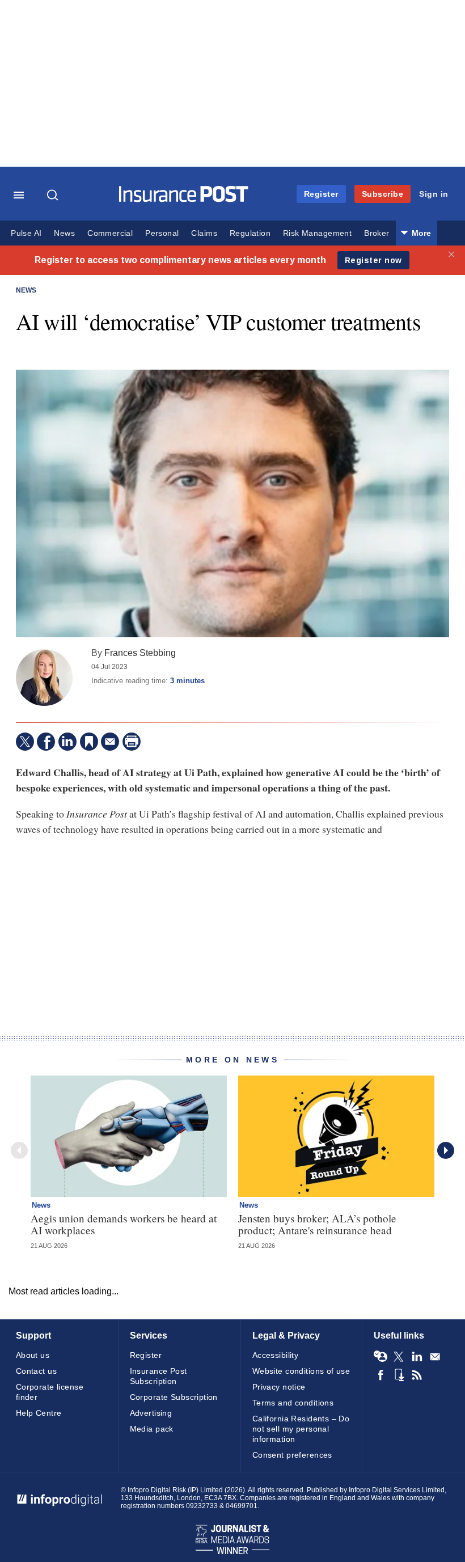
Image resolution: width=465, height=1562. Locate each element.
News (64, 233)
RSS (417, 1375)
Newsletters (435, 1357)
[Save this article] (89, 742)
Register (321, 193)
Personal (162, 233)
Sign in (434, 193)
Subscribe (383, 193)
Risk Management (317, 233)
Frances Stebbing (140, 652)
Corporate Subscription (174, 1397)
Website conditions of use (301, 1370)
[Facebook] (46, 742)
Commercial (110, 233)
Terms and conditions (292, 1402)
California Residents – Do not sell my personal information (301, 1429)
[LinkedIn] (67, 742)
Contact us (36, 1370)
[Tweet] (25, 742)
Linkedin (417, 1357)
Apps (398, 1375)
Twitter (398, 1357)
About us (32, 1355)
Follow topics (380, 1357)
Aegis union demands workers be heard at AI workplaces (124, 1224)
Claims (204, 233)
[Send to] (110, 742)
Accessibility (275, 1355)
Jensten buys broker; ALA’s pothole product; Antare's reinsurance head (317, 1224)
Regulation (250, 233)
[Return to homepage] (183, 199)
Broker (376, 233)
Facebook (380, 1375)
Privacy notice (279, 1386)
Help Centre (39, 1412)
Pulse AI (26, 233)
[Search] (54, 195)
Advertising (151, 1412)
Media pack (152, 1428)
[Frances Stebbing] (44, 677)
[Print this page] (131, 742)
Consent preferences (292, 1454)
